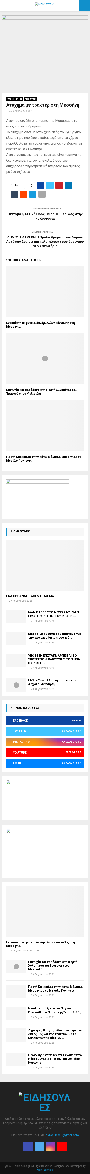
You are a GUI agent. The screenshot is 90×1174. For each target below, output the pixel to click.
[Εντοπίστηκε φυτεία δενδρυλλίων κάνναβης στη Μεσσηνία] (45, 912)
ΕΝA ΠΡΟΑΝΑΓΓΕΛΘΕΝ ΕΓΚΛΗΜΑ (30, 596)
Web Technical (45, 1169)
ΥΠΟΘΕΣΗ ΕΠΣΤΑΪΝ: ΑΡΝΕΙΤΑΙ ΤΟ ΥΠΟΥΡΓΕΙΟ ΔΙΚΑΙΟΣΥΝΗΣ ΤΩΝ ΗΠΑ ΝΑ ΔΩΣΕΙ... (54, 659)
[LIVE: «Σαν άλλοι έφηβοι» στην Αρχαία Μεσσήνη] (16, 685)
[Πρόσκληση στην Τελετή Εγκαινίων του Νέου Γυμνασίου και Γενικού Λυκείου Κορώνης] (16, 1059)
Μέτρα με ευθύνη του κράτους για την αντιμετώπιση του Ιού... (54, 635)
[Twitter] (39, 1146)
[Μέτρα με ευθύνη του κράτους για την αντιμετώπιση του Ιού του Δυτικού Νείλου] (16, 638)
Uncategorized (14, 99)
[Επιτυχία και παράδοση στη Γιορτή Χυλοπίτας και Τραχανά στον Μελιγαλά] (16, 966)
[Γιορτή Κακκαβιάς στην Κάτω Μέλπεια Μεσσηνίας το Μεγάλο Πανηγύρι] (16, 991)
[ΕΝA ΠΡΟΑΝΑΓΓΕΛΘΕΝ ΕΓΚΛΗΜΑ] (45, 565)
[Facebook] (28, 1146)
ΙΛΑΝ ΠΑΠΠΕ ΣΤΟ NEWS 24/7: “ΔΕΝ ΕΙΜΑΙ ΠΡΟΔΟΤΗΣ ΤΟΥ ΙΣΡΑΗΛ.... (53, 614)
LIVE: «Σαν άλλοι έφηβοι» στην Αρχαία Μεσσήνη (52, 682)
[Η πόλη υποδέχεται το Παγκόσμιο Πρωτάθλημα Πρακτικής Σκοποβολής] (16, 1013)
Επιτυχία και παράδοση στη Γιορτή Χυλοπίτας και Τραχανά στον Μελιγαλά (52, 965)
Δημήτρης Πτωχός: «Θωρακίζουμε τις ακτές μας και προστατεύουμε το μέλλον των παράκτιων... (55, 1034)
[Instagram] (50, 1146)
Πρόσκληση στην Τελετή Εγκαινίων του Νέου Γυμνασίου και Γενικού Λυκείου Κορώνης (56, 1058)
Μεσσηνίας (30, 99)
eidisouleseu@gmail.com (62, 1135)
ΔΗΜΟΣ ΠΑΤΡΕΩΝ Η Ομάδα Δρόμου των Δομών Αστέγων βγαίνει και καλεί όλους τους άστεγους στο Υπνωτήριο (45, 241)
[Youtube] (62, 1146)
